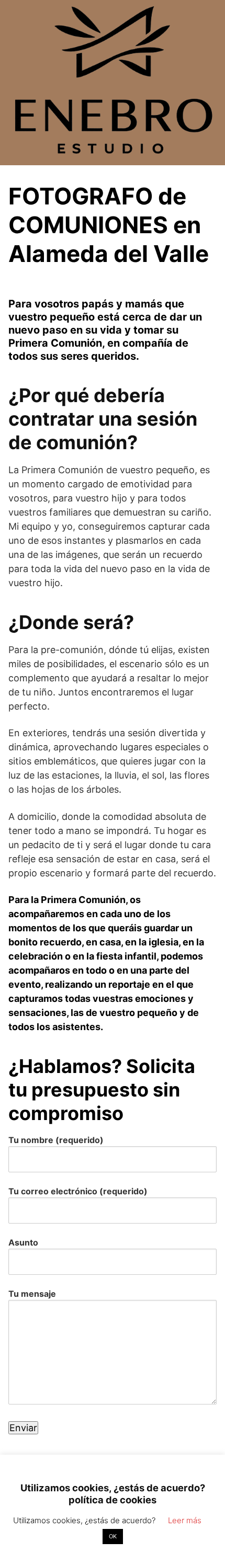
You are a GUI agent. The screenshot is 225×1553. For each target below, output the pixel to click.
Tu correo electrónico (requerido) (78, 1191)
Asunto (23, 1242)
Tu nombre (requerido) (56, 1140)
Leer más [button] (184, 1520)
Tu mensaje (32, 1293)
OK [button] (113, 1536)
